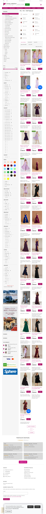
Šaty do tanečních (8, 30)
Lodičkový (7, 256)
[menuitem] (5, 8)
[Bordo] (8, 165)
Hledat (27, 4)
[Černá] (11, 175)
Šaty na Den (7, 31)
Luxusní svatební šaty (8, 16)
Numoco (7, 99)
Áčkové (7, 228)
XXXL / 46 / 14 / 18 (9, 128)
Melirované (7, 278)
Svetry (6, 50)
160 (6, 149)
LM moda (7, 92)
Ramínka (7, 197)
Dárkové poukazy (7, 58)
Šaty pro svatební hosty (9, 22)
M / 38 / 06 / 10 (8, 116)
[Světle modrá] (5, 169)
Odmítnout (30, 506)
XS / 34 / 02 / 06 (8, 110)
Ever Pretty (8, 88)
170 (6, 150)
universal (7, 157)
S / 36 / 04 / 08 (8, 113)
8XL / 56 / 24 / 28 (8, 138)
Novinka (7, 75)
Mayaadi (7, 96)
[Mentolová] (15, 169)
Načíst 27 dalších (31, 426)
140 (6, 146)
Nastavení (9, 511)
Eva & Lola (7, 86)
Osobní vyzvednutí (27, 475)
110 (6, 143)
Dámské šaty (6, 13)
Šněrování (7, 247)
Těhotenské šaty (8, 42)
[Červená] (5, 165)
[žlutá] (8, 179)
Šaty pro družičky (8, 21)
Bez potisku (8, 270)
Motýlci (6, 53)
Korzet (7, 262)
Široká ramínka (8, 236)
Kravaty (6, 52)
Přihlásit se (6, 499)
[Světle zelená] (5, 172)
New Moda (7, 97)
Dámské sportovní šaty (9, 36)
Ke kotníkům (8, 208)
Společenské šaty (8, 28)
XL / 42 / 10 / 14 (8, 122)
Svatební (7, 214)
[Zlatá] (5, 179)
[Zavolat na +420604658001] (5, 0)
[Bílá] (5, 162)
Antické (7, 230)
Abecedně (30, 44)
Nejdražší (35, 42)
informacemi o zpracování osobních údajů (14, 496)
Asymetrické (8, 231)
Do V (6, 251)
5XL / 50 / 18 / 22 (8, 133)
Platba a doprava (27, 473)
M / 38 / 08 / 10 (8, 117)
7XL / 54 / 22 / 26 (8, 136)
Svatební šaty (7, 15)
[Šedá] (8, 175)
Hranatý (7, 259)
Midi (6, 206)
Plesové (7, 217)
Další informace (16, 508)
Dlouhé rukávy (7, 27)
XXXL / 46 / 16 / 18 (8, 130)
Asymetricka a (8, 233)
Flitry (6, 281)
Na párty (7, 215)
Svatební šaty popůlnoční (9, 19)
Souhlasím (37, 506)
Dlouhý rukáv (8, 194)
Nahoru (31, 432)
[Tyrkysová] (11, 169)
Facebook (6, 474)
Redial (7, 102)
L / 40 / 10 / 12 (8, 121)
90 (6, 152)
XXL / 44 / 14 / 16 (8, 127)
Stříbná (7, 181)
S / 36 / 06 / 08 (8, 114)
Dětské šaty (7, 43)
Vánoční (7, 276)
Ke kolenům (7, 205)
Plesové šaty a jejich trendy (7, 483)
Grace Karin (7, 89)
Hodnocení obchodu (23, 437)
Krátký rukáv (8, 195)
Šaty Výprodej (6, 44)
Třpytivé (7, 275)
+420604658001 (7, 471)
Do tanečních (8, 223)
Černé (7, 183)
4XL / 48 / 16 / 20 (8, 132)
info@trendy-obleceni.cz (9, 470)
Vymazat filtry (10, 285)
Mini (6, 201)
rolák (6, 261)
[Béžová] (8, 162)
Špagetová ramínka (9, 234)
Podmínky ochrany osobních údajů (30, 478)
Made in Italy (8, 94)
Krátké (7, 203)
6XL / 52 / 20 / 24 (8, 135)
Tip (6, 77)
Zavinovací (7, 239)
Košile (6, 49)
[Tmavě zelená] (11, 172)
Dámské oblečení (7, 46)
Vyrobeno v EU (8, 80)
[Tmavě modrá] (8, 169)
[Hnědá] (15, 175)
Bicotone (7, 85)
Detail (28, 68)
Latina (6, 222)
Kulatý (7, 255)
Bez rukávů (8, 192)
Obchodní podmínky (27, 476)
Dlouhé (7, 209)
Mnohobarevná (8, 184)
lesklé (7, 283)
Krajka (7, 273)
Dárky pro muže (6, 47)
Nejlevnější (30, 42)
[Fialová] (15, 172)
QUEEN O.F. (7, 100)
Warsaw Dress (8, 103)
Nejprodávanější (23, 44)
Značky (5, 61)
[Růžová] (11, 162)
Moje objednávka (22, 0)
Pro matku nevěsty (8, 24)
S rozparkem (8, 240)
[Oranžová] (15, 162)
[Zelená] (8, 172)
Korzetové (7, 237)
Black (6, 78)
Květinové (7, 272)
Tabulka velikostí (27, 471)
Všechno (5, 59)
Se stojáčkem (8, 258)
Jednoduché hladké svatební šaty (10, 18)
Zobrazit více (23, 462)
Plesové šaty (7, 33)
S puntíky (7, 267)
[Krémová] (5, 175)
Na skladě (7, 72)
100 (6, 141)
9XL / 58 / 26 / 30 (8, 139)
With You (7, 105)
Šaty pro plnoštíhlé (8, 40)
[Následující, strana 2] (31, 430)
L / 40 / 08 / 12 (8, 119)
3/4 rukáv (7, 191)
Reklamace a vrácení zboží (28, 472)
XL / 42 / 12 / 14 (8, 124)
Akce (6, 74)
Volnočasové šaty (8, 39)
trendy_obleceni (7, 476)
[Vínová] (11, 165)
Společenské (8, 219)
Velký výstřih (8, 253)
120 (6, 144)
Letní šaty (6, 34)
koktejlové (7, 242)
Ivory (6, 186)
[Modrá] (15, 165)
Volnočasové (8, 220)
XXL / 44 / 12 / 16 (8, 125)
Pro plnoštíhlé (7, 25)
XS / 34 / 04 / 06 (8, 111)
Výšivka (7, 269)
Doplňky (5, 55)
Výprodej (5, 56)
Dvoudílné (7, 245)
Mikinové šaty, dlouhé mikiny (10, 37)
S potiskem (7, 280)
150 (6, 147)
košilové (7, 244)
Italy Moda (7, 91)
